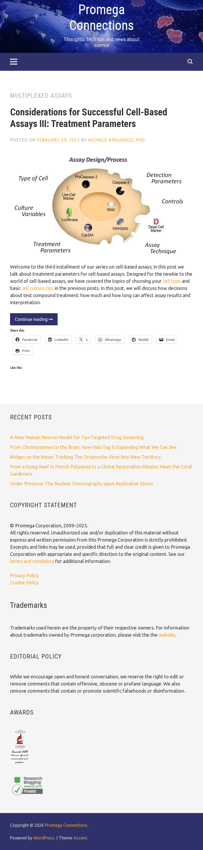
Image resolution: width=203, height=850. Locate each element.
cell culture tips (37, 288)
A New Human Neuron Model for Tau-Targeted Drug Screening (77, 437)
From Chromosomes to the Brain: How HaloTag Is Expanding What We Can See (93, 447)
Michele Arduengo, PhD (116, 140)
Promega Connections (66, 825)
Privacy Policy (24, 575)
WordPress (43, 837)
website (167, 634)
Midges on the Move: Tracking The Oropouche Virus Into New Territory (85, 456)
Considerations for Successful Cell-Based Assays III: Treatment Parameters (88, 118)
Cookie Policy (24, 582)
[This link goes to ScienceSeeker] (19, 764)
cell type (172, 281)
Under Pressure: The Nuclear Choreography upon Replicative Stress (81, 483)
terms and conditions (32, 561)
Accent (80, 837)
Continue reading (29, 321)
